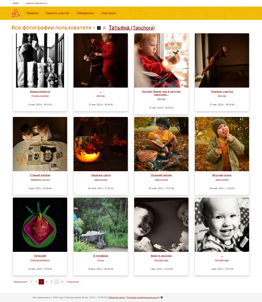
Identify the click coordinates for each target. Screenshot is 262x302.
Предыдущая (20, 281)
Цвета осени (100, 179)
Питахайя (40, 255)
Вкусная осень (222, 175)
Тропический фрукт (40, 260)
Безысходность (40, 91)
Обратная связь (116, 297)
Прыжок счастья (222, 91)
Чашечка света (101, 175)
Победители (86, 13)
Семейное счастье (40, 179)
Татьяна (132, 27)
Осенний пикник (161, 175)
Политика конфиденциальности (143, 297)
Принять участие (59, 13)
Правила (34, 13)
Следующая (73, 281)
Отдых (100, 260)
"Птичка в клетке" (40, 96)
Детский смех (161, 260)
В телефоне (100, 255)
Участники (109, 13)
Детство (100, 96)
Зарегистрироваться (36, 3)
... (101, 91)
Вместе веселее (161, 255)
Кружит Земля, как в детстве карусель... (161, 93)
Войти (16, 3)
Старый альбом (40, 175)
